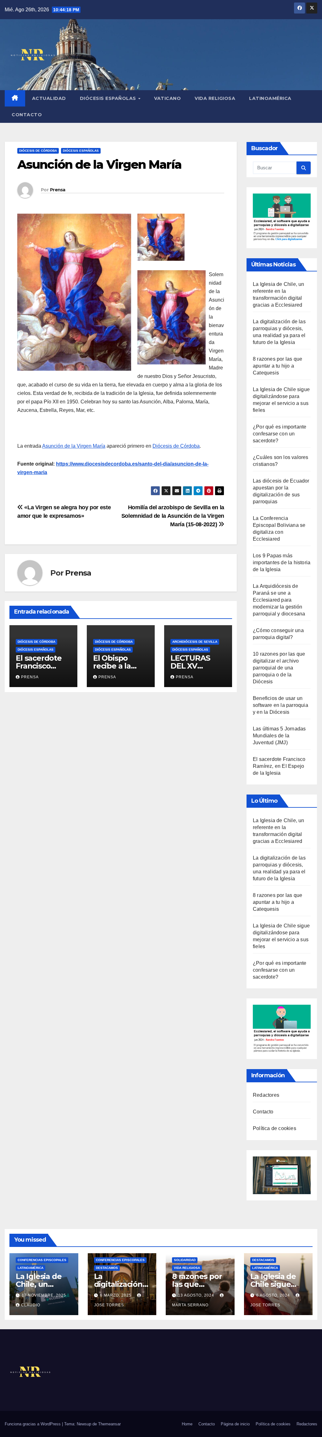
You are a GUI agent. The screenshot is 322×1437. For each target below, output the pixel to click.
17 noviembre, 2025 (44, 1295)
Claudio (30, 1305)
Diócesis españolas (109, 98)
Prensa (57, 190)
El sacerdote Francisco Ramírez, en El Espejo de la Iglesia (279, 766)
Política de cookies (274, 1128)
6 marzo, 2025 (116, 1295)
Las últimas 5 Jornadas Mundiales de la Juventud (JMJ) (279, 735)
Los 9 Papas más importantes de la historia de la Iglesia (281, 562)
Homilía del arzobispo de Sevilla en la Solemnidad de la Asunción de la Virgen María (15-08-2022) (172, 515)
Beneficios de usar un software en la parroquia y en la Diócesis (280, 705)
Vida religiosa (215, 98)
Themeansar (109, 1424)
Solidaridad (185, 1260)
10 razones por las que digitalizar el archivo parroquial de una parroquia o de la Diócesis (279, 667)
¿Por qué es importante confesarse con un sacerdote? (279, 433)
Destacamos (107, 1268)
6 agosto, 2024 (273, 1295)
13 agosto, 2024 (196, 1295)
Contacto (27, 114)
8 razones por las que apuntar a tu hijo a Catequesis (277, 365)
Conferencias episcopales (42, 1260)
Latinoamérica (270, 98)
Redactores (266, 1095)
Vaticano (167, 98)
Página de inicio (235, 1424)
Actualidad (49, 98)
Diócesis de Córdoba (38, 150)
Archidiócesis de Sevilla (194, 641)
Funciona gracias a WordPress (33, 1424)
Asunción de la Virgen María (73, 446)
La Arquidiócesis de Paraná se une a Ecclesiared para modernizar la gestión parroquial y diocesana (279, 599)
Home (187, 1424)
